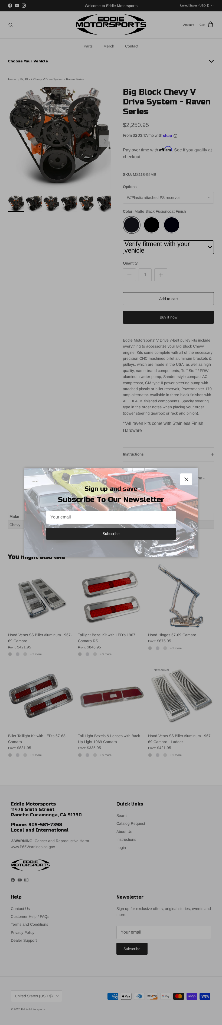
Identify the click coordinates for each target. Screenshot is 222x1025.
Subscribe (111, 533)
